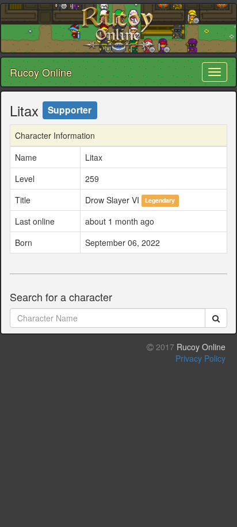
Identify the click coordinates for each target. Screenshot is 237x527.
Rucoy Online (41, 72)
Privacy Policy (200, 358)
